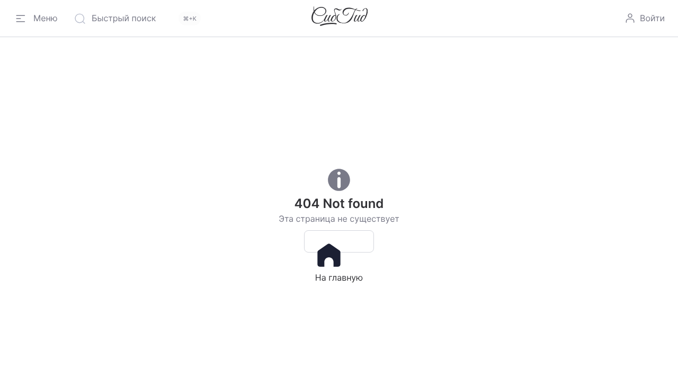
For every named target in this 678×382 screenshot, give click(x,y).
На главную (339, 241)
